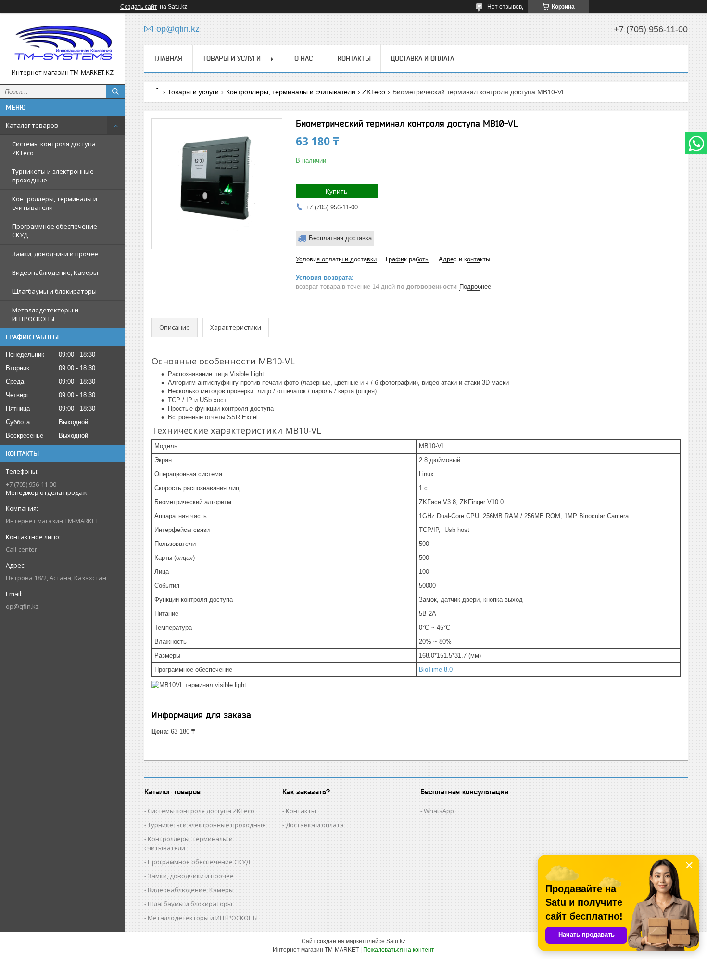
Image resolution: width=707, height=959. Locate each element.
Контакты (354, 58)
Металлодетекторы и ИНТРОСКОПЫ (45, 314)
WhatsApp (439, 810)
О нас (303, 58)
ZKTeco (373, 92)
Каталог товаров (32, 125)
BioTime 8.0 (436, 669)
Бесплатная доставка (340, 238)
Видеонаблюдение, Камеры (55, 272)
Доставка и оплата (422, 58)
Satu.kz (395, 941)
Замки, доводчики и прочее (55, 253)
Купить (337, 191)
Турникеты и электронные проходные (53, 175)
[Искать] (115, 91)
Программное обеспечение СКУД (54, 230)
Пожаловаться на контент (398, 949)
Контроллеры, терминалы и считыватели (54, 203)
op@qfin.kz (22, 606)
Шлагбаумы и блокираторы (54, 291)
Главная (168, 58)
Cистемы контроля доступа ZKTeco (54, 148)
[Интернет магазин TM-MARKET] (62, 44)
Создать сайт (138, 6)
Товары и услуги (231, 58)
